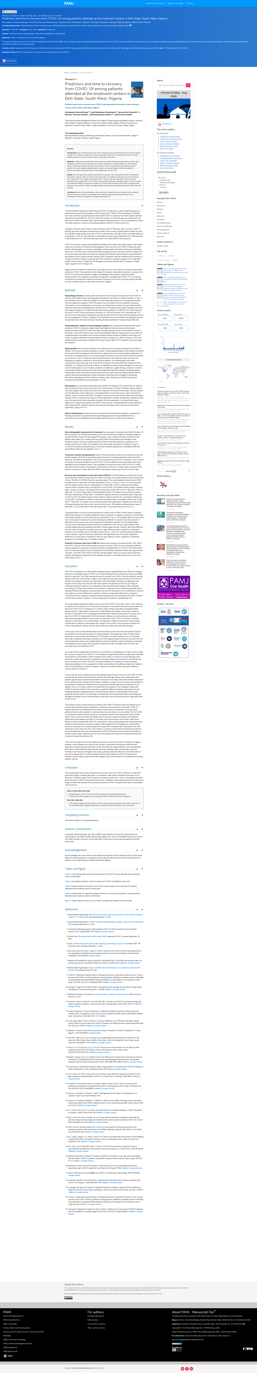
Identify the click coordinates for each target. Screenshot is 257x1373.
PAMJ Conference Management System (17, 1344)
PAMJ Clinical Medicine (11, 1320)
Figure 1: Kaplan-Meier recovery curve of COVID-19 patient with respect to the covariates (175, 304)
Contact (189, 3)
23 (92, 646)
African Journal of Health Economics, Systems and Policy (23, 1332)
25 (126, 657)
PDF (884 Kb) (11, 61)
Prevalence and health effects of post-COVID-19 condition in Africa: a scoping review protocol (171, 436)
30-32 (114, 724)
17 (84, 609)
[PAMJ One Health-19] (173, 587)
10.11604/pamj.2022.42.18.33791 (50, 16)
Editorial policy (93, 1320)
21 (120, 618)
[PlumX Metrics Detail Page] (163, 485)
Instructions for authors (155, 3)
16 (82, 609)
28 (74, 692)
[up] (142, 205)
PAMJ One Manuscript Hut (181, 1332)
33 (85, 729)
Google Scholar (162, 246)
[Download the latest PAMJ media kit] (177, 1344)
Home (66, 73)
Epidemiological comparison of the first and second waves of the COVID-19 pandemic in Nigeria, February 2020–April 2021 (173, 453)
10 (91, 264)
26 (91, 662)
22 (90, 646)
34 (130, 731)
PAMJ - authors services (96, 1328)
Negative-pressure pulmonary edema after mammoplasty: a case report (174, 406)
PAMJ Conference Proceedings (14, 1340)
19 (91, 616)
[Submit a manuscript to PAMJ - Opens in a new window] (174, 109)
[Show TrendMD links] (189, 471)
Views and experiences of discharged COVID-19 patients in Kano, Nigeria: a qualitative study (173, 427)
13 (96, 588)
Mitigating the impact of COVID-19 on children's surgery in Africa (173, 461)
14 (121, 591)
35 (91, 736)
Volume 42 (74, 73)
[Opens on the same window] (68, 1299)
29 (74, 699)
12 (90, 586)
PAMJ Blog (7, 1336)
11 (127, 310)
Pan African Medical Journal (13, 1316)
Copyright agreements (96, 1316)
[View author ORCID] (139, 112)
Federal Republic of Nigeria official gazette (111, 994)
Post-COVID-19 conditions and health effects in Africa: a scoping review (173, 444)
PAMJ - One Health (10, 1324)
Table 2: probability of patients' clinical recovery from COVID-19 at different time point (175, 279)
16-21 (99, 636)
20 (94, 616)
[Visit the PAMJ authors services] (174, 632)
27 (93, 662)
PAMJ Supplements (10, 1347)
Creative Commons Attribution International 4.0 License (133, 42)
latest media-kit (224, 1336)
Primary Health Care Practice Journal (16, 1328)
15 (131, 598)
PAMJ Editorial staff (10, 1351)
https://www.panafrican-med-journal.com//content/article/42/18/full (43, 52)
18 (112, 611)
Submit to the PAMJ (175, 3)
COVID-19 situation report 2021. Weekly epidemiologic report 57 (99, 943)
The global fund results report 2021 (92, 936)
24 (124, 657)
